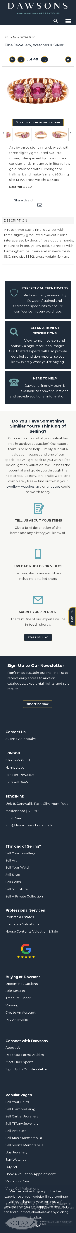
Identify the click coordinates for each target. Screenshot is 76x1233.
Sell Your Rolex (17, 1102)
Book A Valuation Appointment (31, 1174)
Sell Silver (13, 875)
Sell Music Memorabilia (24, 1138)
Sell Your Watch (18, 867)
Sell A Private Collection (24, 896)
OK (38, 1225)
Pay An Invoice (17, 1020)
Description (15, 220)
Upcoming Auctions (22, 984)
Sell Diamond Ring (20, 1109)
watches (28, 486)
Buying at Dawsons (23, 977)
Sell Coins (13, 882)
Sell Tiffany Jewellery (22, 1123)
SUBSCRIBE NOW (37, 704)
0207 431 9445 (17, 782)
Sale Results (15, 991)
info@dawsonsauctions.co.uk (29, 825)
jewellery (13, 486)
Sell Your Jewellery (20, 853)
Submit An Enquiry (21, 739)
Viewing (12, 1005)
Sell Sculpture (17, 889)
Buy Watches (16, 1159)
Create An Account (21, 1012)
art (38, 486)
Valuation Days (18, 1181)
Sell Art (11, 860)
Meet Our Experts (20, 1062)
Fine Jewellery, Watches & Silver (34, 45)
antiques (53, 486)
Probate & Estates (20, 917)
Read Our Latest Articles (25, 1055)
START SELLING (38, 637)
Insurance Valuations (22, 924)
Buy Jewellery (16, 1152)
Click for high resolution (40, 122)
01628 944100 (16, 818)
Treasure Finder (18, 998)
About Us (13, 1047)
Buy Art (11, 1167)
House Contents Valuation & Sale (32, 931)
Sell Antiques (16, 1131)
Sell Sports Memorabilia (24, 1145)
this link (36, 1217)
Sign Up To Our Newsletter (27, 1069)
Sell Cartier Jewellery (22, 1116)
